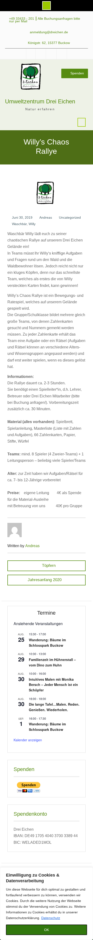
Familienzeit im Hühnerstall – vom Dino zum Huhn (52, 662)
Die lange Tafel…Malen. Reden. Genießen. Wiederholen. (54, 707)
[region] (46, 903)
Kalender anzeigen (28, 740)
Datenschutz (50, 918)
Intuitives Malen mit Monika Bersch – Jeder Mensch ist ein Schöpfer (53, 684)
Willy (32, 224)
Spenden (77, 73)
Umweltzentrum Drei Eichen (40, 101)
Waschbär (19, 224)
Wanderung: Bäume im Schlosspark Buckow (47, 642)
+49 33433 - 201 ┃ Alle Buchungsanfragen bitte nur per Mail (44, 20)
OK (46, 930)
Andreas (45, 217)
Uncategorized (70, 217)
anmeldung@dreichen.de (49, 32)
